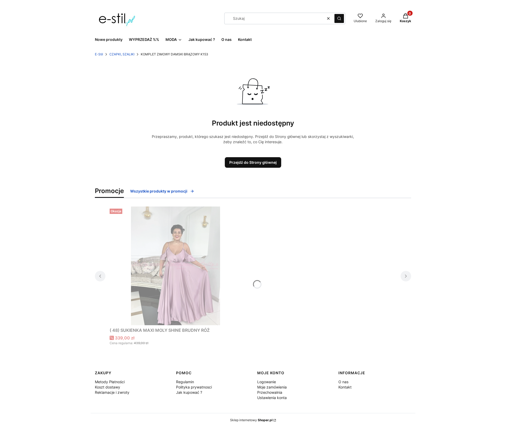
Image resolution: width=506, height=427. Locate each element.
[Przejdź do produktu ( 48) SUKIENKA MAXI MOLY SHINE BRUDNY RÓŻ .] (175, 266)
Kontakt (345, 387)
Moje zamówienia (272, 387)
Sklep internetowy (251, 420)
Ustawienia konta (272, 397)
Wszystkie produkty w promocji (158, 191)
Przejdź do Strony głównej (253, 162)
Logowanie (266, 382)
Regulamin (185, 382)
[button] (339, 18)
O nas (343, 382)
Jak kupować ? (189, 392)
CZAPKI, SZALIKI (121, 54)
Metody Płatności (110, 382)
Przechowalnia (269, 392)
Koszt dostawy (107, 387)
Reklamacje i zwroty (112, 392)
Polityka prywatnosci (194, 387)
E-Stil (99, 54)
